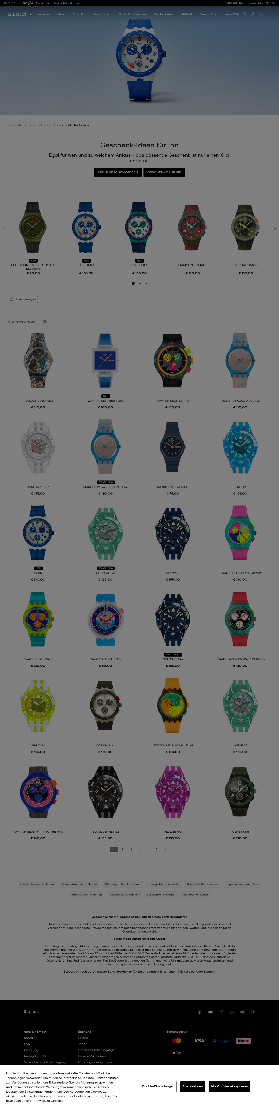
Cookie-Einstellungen (158, 1086)
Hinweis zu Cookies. (48, 1100)
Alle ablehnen (192, 1086)
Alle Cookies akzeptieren (229, 1086)
